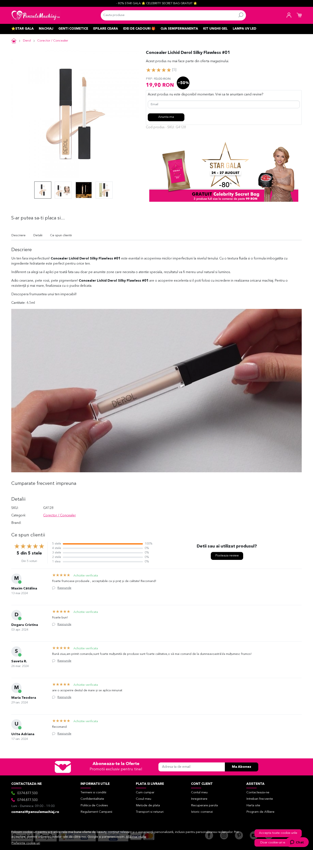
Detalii (37, 235)
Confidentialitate (92, 799)
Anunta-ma (166, 117)
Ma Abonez (241, 767)
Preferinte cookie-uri (25, 843)
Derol (27, 40)
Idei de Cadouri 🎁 (139, 28)
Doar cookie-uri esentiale (278, 842)
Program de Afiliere (260, 812)
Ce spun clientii (61, 235)
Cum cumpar (145, 792)
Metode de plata (148, 805)
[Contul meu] (288, 15)
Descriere (18, 235)
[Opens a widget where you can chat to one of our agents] (297, 842)
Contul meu (199, 792)
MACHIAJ (46, 28)
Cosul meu (143, 799)
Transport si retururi (150, 812)
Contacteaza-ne (257, 792)
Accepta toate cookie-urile (278, 833)
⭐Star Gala (22, 28)
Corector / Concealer (52, 40)
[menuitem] (42, 190)
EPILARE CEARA (105, 28)
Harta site (253, 805)
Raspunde (64, 587)
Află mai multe (136, 836)
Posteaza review (227, 555)
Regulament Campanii (96, 812)
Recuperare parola (204, 805)
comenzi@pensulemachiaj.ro (35, 812)
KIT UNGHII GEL (215, 28)
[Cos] (299, 15)
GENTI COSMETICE (73, 28)
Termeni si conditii (93, 792)
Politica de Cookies (94, 805)
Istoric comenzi (202, 812)
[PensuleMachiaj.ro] (35, 15)
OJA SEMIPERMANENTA (179, 28)
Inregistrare (199, 799)
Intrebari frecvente (259, 799)
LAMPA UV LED (244, 28)
